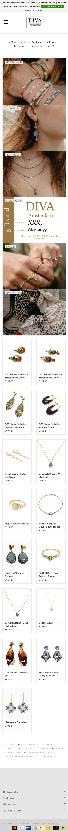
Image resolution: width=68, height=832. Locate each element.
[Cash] (34, 827)
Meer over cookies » (34, 10)
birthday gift (10, 744)
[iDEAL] (41, 827)
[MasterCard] (14, 827)
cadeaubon (9, 748)
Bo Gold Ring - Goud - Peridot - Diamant (49, 575)
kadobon (59, 748)
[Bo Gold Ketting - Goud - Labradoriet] (17, 603)
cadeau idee (48, 744)
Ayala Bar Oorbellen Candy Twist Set (48, 674)
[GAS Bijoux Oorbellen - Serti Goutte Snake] (17, 405)
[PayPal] (48, 827)
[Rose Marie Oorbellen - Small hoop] (17, 454)
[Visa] (21, 827)
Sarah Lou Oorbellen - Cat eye (15, 575)
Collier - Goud (46, 622)
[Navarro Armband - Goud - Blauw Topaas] (51, 504)
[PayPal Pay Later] (62, 827)
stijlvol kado (52, 752)
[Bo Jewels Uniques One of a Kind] (51, 454)
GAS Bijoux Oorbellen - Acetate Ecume (50, 426)
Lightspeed (56, 823)
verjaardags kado (30, 756)
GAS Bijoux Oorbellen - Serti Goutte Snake (16, 426)
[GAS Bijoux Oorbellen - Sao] (17, 653)
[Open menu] (6, 22)
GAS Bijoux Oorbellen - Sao (16, 674)
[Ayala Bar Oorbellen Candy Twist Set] (51, 653)
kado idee (45, 748)
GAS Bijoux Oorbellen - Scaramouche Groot (16, 376)
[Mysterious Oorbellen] (17, 703)
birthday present (29, 744)
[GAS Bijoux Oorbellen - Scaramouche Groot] (17, 355)
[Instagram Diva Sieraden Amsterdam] (36, 777)
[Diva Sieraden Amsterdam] (40, 22)
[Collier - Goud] (51, 603)
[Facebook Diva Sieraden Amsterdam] (31, 777)
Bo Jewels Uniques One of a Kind (50, 475)
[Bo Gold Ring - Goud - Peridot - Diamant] (51, 554)
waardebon (49, 756)
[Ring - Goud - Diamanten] (17, 504)
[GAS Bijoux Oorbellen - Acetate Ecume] (51, 405)
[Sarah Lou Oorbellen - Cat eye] (17, 554)
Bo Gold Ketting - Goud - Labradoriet (16, 624)
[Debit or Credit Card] (55, 827)
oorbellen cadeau (14, 752)
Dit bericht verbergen (52, 6)
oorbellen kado (34, 752)
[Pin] (28, 827)
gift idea (31, 748)
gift (21, 748)
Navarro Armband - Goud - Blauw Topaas (49, 525)
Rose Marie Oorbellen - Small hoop (16, 475)
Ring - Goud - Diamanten (17, 523)
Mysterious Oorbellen (16, 722)
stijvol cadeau (10, 756)
